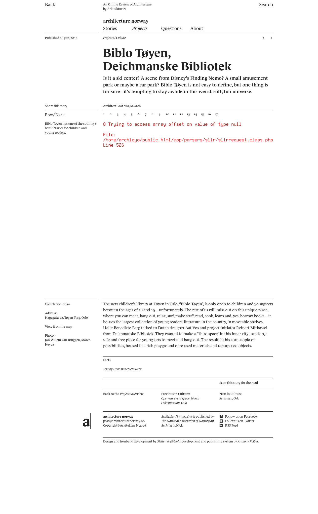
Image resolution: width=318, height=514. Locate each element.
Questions (171, 28)
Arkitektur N (116, 9)
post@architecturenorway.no (124, 421)
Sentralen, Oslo (229, 398)
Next (59, 114)
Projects (140, 28)
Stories (110, 28)
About (196, 28)
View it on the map (58, 326)
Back (50, 4)
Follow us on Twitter (239, 421)
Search (266, 4)
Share (56, 106)
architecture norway (125, 21)
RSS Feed (231, 425)
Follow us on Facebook (240, 416)
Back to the (123, 394)
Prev (49, 114)
